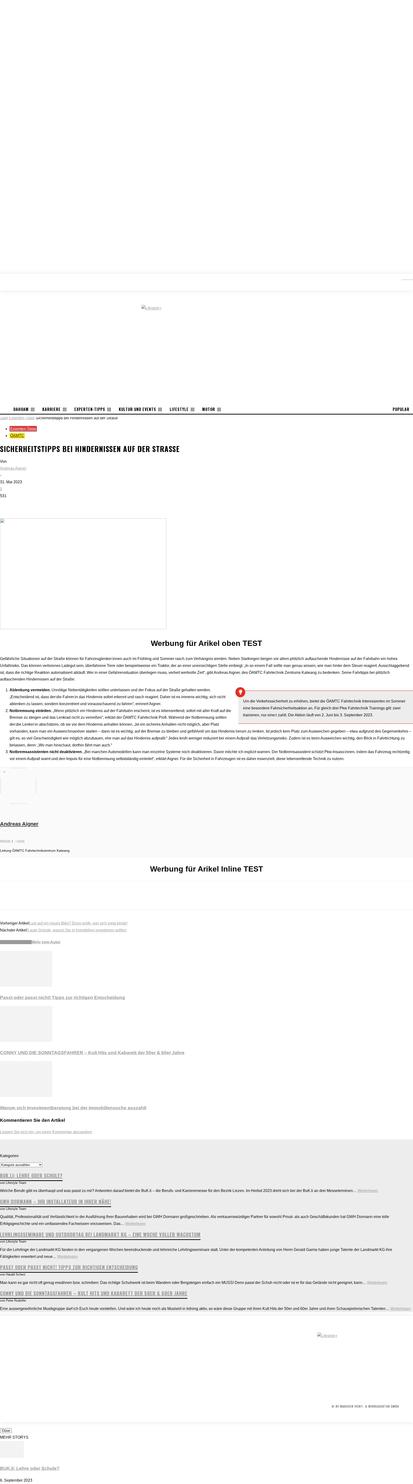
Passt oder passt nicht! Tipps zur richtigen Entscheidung (62, 997)
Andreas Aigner (13, 468)
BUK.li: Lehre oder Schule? (31, 1175)
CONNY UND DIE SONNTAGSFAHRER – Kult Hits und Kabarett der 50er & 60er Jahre (92, 1052)
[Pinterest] (42, 504)
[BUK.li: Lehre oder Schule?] (12, 1456)
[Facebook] (8, 504)
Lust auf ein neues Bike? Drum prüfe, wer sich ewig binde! (78, 923)
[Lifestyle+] (365, 1354)
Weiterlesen (368, 1191)
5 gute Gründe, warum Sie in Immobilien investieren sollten (76, 930)
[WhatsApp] (59, 504)
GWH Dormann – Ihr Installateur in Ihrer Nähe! (55, 1201)
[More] (77, 505)
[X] (25, 504)
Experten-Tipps (22, 418)
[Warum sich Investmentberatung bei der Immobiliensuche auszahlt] (26, 1096)
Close (6, 1430)
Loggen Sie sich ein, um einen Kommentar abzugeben (46, 1132)
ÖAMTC (17, 436)
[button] (404, 278)
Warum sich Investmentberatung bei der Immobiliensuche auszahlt (73, 1107)
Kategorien (9, 1156)
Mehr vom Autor (46, 942)
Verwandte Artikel (16, 942)
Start (4, 418)
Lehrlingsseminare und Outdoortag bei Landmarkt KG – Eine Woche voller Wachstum (100, 1234)
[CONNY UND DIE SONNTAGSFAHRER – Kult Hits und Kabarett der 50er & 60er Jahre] (26, 1040)
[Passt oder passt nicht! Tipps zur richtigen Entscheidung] (26, 985)
